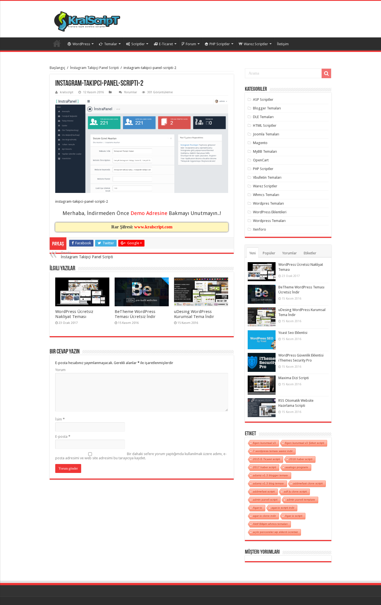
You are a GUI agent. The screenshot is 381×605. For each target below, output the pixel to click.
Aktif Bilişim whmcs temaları (270, 523)
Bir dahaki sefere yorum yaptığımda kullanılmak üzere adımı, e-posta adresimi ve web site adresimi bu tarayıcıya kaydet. (141, 456)
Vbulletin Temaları (267, 177)
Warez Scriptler (256, 44)
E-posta (62, 436)
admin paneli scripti (265, 499)
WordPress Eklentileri (269, 212)
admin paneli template (301, 499)
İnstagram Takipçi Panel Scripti (94, 68)
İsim (60, 419)
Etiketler (310, 253)
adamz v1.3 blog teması (268, 483)
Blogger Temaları (267, 108)
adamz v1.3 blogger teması (270, 475)
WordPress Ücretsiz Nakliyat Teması (74, 314)
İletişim (283, 44)
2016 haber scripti (300, 459)
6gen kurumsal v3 (264, 442)
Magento (260, 143)
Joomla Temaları (266, 134)
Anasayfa (57, 43)
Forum (191, 44)
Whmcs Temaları (266, 195)
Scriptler (138, 44)
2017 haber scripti (264, 467)
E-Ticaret (166, 44)
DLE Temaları (263, 117)
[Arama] (326, 73)
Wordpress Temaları (269, 221)
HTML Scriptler (264, 125)
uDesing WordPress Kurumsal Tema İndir (194, 314)
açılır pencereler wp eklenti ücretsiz (275, 532)
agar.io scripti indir (282, 507)
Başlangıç (57, 68)
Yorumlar (130, 92)
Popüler (269, 253)
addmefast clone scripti (308, 483)
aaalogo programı (296, 467)
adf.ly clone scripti (295, 491)
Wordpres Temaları (268, 203)
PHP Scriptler (219, 44)
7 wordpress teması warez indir (273, 451)
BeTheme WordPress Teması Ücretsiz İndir (135, 314)
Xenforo (259, 229)
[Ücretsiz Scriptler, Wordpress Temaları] (87, 21)
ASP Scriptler (263, 99)
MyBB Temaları (265, 151)
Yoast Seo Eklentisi (292, 333)
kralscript (66, 92)
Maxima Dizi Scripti (293, 378)
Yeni (252, 253)
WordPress (81, 44)
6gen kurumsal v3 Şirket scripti (304, 442)
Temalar (110, 44)
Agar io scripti (293, 515)
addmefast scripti (264, 491)
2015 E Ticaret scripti (266, 459)
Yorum (60, 370)
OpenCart (261, 160)
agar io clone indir (264, 515)
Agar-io (257, 507)
